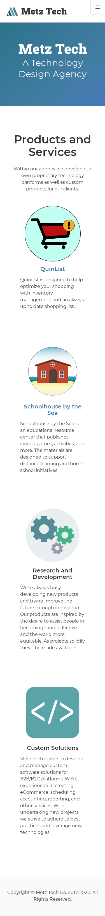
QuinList (52, 269)
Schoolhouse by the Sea (52, 409)
